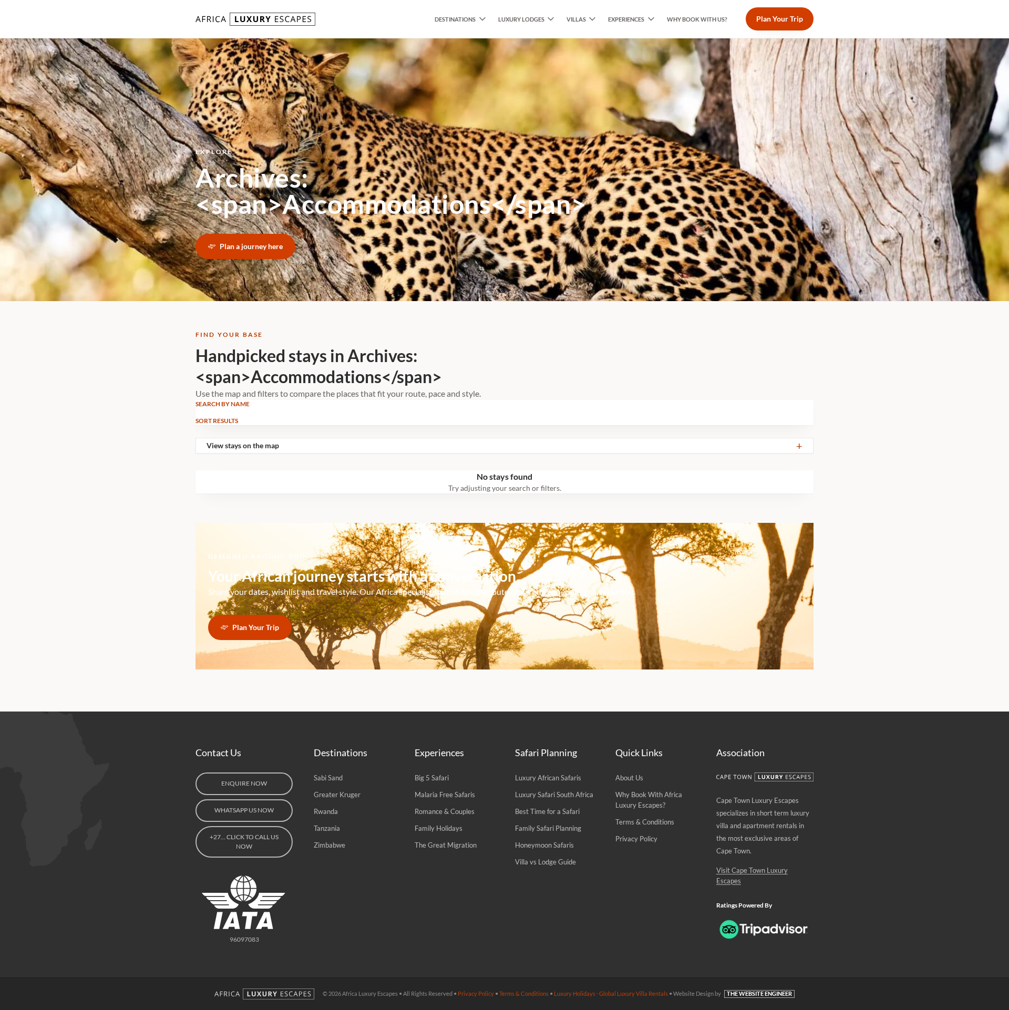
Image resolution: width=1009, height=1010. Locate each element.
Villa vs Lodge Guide (545, 862)
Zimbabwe (329, 845)
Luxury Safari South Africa (554, 794)
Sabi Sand (328, 778)
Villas (576, 19)
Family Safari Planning (548, 828)
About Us (629, 778)
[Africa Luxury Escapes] (256, 19)
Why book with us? (697, 19)
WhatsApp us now (244, 810)
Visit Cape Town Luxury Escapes (752, 875)
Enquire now (244, 783)
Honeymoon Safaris (544, 845)
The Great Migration (446, 845)
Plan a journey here (251, 246)
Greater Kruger (337, 794)
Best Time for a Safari (547, 811)
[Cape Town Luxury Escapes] (765, 776)
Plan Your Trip (779, 18)
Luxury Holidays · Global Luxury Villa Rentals (611, 993)
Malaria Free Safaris (445, 794)
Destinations (455, 19)
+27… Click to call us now (244, 841)
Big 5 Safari (432, 778)
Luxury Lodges (521, 19)
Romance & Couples (445, 811)
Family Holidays (438, 828)
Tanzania (327, 828)
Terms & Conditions (644, 822)
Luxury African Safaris (548, 778)
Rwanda (326, 811)
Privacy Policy (636, 838)
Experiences (626, 19)
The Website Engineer (759, 993)
